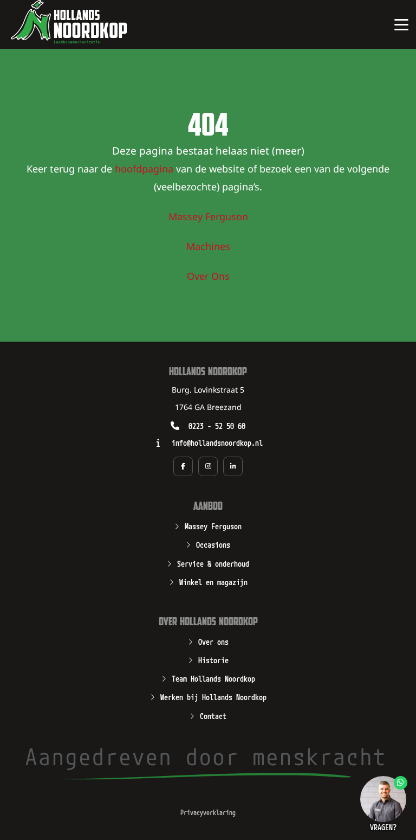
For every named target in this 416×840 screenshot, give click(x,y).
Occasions (213, 544)
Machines (208, 247)
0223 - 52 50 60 (216, 425)
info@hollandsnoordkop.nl (217, 442)
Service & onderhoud (213, 563)
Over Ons (208, 277)
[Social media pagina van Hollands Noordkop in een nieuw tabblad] (183, 466)
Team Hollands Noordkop (213, 678)
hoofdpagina (144, 169)
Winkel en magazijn (213, 581)
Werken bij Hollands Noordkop (213, 696)
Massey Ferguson (208, 217)
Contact (213, 715)
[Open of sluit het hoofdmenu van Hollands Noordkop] (401, 24)
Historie (213, 659)
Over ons (213, 641)
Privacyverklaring (208, 812)
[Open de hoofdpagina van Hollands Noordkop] (69, 21)
